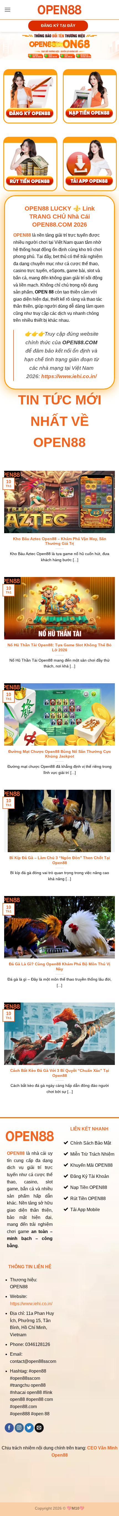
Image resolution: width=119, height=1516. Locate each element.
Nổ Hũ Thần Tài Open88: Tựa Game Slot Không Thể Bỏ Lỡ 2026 (59, 647)
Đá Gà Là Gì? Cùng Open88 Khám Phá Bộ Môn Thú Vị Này (59, 966)
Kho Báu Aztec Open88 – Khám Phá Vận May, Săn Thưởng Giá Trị (59, 541)
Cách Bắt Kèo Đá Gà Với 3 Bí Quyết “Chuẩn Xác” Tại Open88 (59, 1073)
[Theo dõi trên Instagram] (19, 1428)
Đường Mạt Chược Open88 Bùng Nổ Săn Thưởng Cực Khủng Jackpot (59, 754)
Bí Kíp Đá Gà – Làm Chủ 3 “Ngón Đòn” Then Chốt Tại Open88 (59, 860)
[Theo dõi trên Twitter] (29, 1428)
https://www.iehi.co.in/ (31, 1303)
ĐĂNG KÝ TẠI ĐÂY (58, 26)
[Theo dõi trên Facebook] (9, 1428)
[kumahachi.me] (59, 9)
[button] (7, 9)
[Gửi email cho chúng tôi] (39, 1428)
